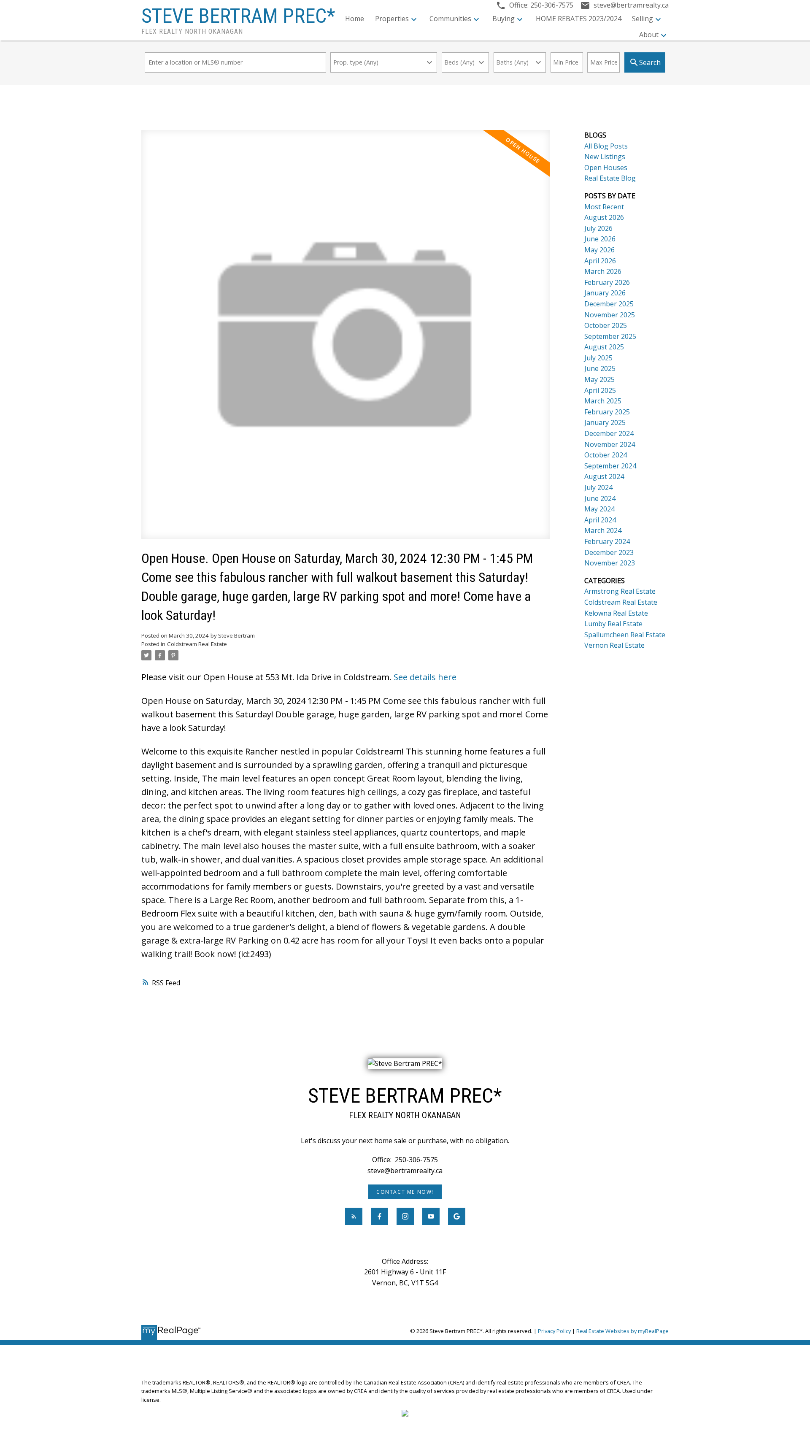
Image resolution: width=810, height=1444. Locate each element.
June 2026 (600, 238)
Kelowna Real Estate (616, 613)
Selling (642, 18)
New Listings (604, 156)
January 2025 (605, 422)
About (649, 34)
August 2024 (604, 476)
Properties (392, 18)
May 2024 (599, 509)
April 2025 (600, 390)
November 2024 (609, 444)
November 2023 (609, 563)
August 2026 (604, 217)
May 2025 (599, 379)
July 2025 (598, 357)
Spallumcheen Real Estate (624, 634)
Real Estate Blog (610, 178)
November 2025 (609, 314)
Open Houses (605, 167)
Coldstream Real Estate (197, 644)
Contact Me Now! (405, 1192)
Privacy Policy (554, 1331)
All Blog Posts (606, 146)
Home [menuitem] (354, 18)
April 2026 (600, 260)
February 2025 (607, 411)
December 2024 (609, 433)
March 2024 (602, 530)
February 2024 (607, 541)
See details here (425, 677)
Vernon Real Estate (614, 645)
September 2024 (610, 466)
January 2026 (605, 292)
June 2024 (600, 498)
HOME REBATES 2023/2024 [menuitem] (578, 18)
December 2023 (609, 552)
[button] (405, 1191)
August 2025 (604, 347)
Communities (450, 18)
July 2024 (598, 487)
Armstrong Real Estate (620, 591)
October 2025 (605, 325)
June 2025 (600, 368)
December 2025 (609, 303)
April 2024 (600, 520)
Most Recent (604, 206)
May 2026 (599, 249)
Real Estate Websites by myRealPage (622, 1331)
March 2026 (602, 271)
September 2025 (610, 336)
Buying (503, 18)
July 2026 (598, 228)
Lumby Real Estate (613, 623)
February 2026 (607, 282)
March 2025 (602, 401)
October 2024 (605, 455)
